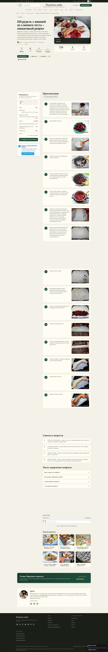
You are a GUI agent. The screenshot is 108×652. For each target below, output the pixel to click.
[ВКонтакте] (28, 1)
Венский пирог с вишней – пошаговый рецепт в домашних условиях (83, 548)
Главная (49, 618)
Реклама (74, 1)
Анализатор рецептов (20, 638)
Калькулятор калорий (20, 635)
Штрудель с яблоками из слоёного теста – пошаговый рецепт (49, 548)
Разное (61, 9)
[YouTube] (26, 1)
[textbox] (68, 522)
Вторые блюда (29, 9)
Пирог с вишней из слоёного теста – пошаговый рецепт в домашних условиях (82, 566)
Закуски (71, 9)
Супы (35, 9)
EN (90, 1)
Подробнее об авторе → (35, 598)
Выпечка (40, 9)
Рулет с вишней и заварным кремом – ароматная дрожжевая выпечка (65, 566)
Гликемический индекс (20, 640)
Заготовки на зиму (78, 9)
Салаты (51, 9)
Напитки (45, 9)
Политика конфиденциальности (54, 627)
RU (88, 1)
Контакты (79, 1)
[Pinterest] (24, 1)
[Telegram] (21, 1)
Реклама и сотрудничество (53, 624)
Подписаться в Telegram (27, 153)
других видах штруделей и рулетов (73, 461)
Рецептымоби (22, 617)
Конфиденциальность (77, 646)
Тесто (66, 9)
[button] (72, 30)
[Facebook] (32, 1)
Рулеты (20, 17)
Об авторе (83, 1)
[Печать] (49, 56)
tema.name (47, 646)
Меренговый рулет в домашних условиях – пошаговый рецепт (65, 548)
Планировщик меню (20, 633)
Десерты (56, 9)
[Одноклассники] (30, 1)
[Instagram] (23, 1)
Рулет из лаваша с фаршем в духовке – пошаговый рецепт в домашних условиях (50, 566)
